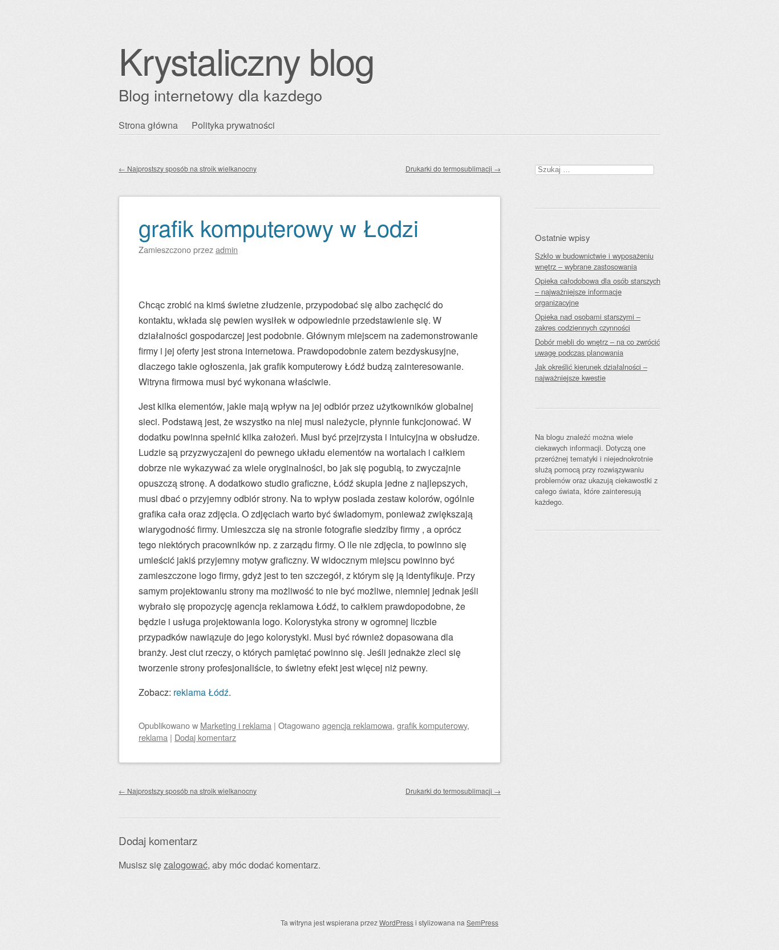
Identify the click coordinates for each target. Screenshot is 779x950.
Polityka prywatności (233, 125)
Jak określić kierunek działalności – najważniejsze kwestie (591, 372)
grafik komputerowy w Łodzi (279, 227)
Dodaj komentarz (205, 737)
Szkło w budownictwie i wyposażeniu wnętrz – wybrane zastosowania (594, 261)
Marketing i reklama (235, 725)
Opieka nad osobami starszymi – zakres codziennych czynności (587, 322)
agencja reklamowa (357, 725)
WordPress (396, 922)
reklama (153, 737)
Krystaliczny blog (246, 60)
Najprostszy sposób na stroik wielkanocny (188, 168)
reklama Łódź (201, 692)
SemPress (482, 922)
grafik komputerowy (432, 725)
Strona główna (148, 125)
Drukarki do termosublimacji (453, 168)
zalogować (186, 864)
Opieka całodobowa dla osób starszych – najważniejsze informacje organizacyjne (597, 291)
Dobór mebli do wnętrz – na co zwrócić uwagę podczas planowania (597, 347)
